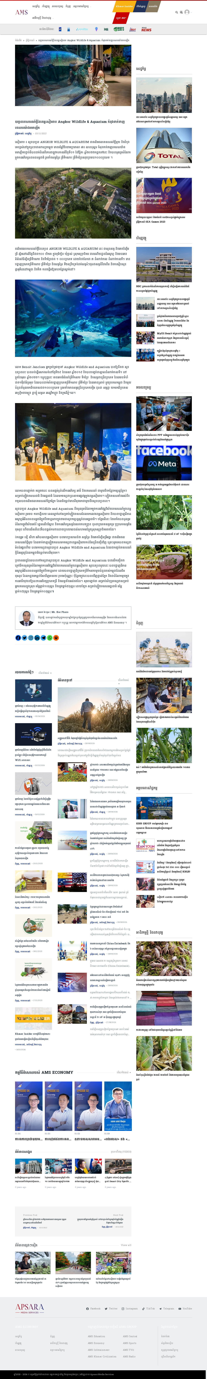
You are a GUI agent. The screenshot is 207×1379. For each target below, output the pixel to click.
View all (126, 1245)
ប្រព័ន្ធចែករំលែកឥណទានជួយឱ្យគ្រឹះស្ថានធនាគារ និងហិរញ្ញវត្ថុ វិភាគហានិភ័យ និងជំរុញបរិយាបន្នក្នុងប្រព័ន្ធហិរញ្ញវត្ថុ (173, 320)
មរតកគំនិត (153, 6)
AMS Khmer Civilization (102, 1357)
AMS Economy (96, 1343)
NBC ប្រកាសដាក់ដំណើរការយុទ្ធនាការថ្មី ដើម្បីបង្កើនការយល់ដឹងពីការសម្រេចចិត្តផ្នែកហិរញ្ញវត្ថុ (162, 288)
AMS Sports (129, 1343)
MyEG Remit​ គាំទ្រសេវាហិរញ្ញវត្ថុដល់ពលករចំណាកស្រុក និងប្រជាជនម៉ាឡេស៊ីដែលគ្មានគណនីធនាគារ (174, 338)
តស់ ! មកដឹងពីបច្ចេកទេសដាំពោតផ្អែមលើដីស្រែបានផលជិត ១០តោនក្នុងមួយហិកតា (163, 769)
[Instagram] (31, 638)
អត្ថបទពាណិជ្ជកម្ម (81, 6)
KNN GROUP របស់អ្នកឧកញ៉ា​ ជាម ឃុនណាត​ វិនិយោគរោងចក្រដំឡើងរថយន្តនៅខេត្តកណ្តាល (154, 828)
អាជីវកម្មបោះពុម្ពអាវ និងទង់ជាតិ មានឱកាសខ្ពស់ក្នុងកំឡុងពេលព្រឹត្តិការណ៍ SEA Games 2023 (160, 219)
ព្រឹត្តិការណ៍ (30, 40)
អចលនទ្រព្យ (57, 6)
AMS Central (130, 1336)
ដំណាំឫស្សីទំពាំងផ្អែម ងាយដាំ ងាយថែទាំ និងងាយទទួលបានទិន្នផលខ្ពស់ (162, 1077)
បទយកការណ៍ (20, 716)
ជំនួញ (68, 6)
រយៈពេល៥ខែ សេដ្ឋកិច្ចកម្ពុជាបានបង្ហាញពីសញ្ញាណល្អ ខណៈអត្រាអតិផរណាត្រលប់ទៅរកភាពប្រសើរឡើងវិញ (161, 119)
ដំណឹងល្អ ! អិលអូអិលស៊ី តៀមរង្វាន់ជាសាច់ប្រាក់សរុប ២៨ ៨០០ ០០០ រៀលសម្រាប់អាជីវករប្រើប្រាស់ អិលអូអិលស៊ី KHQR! (174, 867)
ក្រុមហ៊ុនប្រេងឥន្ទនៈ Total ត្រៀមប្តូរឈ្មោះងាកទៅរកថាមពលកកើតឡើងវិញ (163, 169)
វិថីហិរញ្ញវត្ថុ (141, 6)
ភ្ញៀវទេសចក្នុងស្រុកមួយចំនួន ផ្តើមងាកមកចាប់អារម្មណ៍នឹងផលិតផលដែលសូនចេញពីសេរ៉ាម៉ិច (162, 719)
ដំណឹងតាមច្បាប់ (170, 1375)
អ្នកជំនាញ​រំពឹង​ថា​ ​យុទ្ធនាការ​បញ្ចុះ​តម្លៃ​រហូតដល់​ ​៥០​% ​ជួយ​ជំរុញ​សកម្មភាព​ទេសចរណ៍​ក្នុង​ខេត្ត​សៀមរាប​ (73, 1282)
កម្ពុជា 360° (121, 18)
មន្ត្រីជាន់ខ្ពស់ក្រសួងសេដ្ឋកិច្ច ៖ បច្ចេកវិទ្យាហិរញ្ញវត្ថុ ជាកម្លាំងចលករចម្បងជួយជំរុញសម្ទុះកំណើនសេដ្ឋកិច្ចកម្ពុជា (173, 355)
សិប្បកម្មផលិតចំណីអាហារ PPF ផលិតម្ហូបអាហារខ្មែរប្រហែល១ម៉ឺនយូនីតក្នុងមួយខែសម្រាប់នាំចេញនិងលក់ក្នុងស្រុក (162, 437)
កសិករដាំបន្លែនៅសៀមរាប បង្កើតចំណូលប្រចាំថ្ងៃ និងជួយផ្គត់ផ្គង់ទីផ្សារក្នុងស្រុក (113, 1280)
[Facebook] (18, 638)
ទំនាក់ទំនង (165, 1336)
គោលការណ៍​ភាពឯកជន (152, 1375)
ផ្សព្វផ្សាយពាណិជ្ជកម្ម (169, 1350)
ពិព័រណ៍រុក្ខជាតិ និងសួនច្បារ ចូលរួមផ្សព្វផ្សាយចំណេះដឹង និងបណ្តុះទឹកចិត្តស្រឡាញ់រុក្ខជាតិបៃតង (171, 884)
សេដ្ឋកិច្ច (36, 6)
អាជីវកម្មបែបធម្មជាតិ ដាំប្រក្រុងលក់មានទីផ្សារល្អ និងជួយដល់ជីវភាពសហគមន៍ (159, 586)
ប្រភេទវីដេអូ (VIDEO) (121, 1152)
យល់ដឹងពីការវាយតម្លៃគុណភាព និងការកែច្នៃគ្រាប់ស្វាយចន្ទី (160, 672)
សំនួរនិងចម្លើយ (167, 1343)
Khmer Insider (124, 6)
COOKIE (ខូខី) (184, 1375)
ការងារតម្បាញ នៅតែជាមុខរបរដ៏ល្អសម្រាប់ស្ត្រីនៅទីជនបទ (159, 1030)
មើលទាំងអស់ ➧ (45, 673)
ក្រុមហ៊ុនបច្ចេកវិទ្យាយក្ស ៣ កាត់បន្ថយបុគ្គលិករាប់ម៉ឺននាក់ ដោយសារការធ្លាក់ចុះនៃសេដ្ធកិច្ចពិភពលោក (162, 487)
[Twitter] (24, 638)
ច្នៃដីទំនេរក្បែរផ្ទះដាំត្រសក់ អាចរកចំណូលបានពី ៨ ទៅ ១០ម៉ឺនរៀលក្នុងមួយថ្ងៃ (164, 536)
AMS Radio (129, 1357)
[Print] (56, 638)
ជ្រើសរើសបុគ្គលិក (168, 1357)
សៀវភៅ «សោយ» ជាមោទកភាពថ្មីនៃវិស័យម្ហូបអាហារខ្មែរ (172, 899)
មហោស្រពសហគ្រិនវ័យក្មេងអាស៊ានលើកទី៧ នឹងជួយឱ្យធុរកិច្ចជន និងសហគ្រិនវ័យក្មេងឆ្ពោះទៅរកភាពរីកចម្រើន (171, 847)
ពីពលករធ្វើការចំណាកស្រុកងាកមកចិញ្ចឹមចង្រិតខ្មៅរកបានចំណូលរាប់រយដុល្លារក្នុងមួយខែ (161, 982)
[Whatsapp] (50, 638)
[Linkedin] (37, 638)
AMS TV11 (128, 1350)
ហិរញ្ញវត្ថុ (45, 6)
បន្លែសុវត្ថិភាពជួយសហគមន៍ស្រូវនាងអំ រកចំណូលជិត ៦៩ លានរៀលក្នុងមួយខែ (30, 1280)
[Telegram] (43, 638)
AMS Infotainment (99, 1350)
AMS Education (96, 1336)
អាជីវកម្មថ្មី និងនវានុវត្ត (41, 18)
